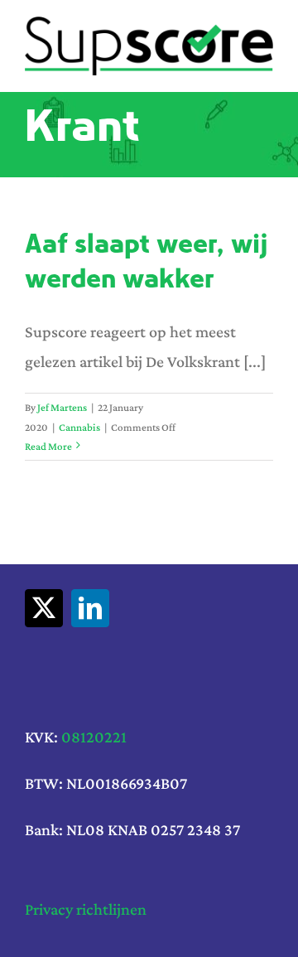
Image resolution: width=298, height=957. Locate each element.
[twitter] (44, 608)
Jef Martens (62, 407)
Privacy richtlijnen (86, 909)
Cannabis (79, 427)
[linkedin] (90, 608)
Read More (48, 446)
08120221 (94, 736)
